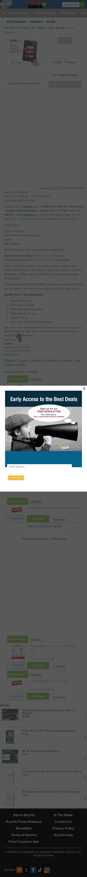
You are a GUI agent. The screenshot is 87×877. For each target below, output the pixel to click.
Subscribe (16, 477)
